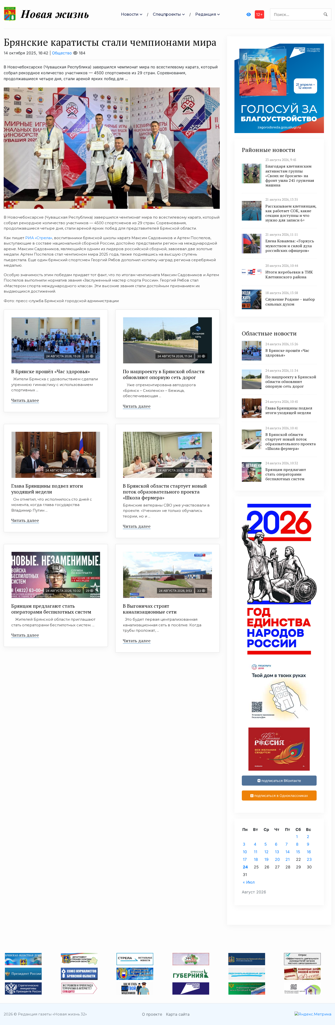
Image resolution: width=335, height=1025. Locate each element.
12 (266, 851)
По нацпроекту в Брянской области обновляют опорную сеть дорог (164, 374)
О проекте (152, 1014)
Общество (62, 52)
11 (255, 851)
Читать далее (25, 400)
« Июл (249, 882)
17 (245, 859)
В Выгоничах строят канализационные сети (150, 609)
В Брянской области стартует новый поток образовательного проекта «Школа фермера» (165, 491)
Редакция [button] (205, 14)
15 (298, 851)
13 (277, 851)
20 (277, 859)
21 (287, 859)
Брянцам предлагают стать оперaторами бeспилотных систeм (51, 609)
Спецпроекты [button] (167, 14)
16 (309, 851)
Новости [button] (130, 14)
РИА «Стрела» (38, 237)
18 (256, 859)
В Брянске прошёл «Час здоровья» (50, 371)
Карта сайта (178, 1014)
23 (309, 859)
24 (245, 866)
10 (245, 851)
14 (287, 851)
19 (266, 859)
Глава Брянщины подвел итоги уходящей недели (47, 488)
